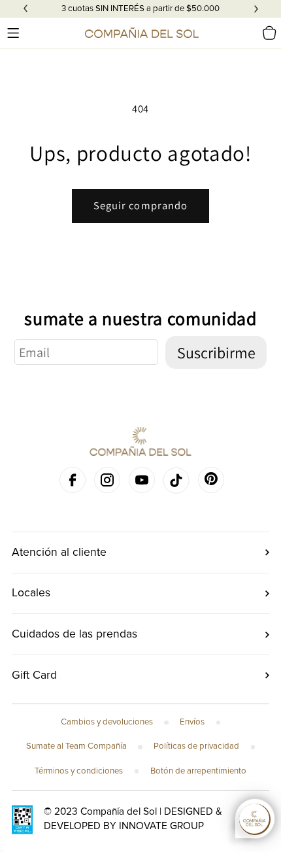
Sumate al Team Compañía (76, 746)
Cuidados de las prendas (74, 634)
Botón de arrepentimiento (198, 771)
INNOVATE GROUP (161, 826)
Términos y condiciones (79, 771)
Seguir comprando (140, 205)
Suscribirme (216, 352)
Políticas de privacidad (196, 746)
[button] (13, 32)
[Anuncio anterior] (25, 9)
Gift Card (34, 675)
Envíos (192, 722)
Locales (31, 593)
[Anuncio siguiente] (256, 9)
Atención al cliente (59, 552)
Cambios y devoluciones (107, 722)
